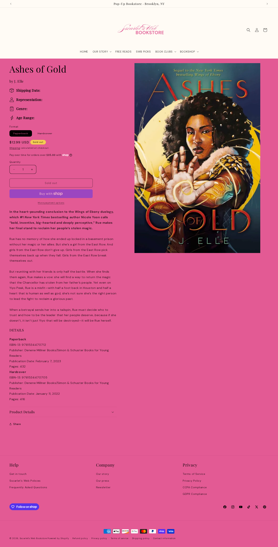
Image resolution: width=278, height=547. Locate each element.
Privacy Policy (192, 480)
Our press (102, 480)
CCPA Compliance (195, 487)
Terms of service (119, 538)
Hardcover (47, 134)
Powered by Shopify (58, 538)
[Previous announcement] (11, 3)
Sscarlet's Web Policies (25, 480)
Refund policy (80, 538)
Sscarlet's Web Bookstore (33, 538)
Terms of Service (194, 474)
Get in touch (17, 474)
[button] (101, 52)
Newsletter (103, 487)
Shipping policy (141, 538)
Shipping (14, 147)
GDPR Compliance (195, 493)
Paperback (22, 134)
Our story (102, 474)
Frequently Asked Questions (28, 487)
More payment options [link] (51, 202)
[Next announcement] (267, 3)
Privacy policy (99, 538)
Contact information (164, 538)
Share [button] (17, 424)
